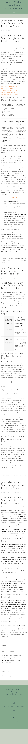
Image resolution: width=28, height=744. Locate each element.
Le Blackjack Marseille (20, 475)
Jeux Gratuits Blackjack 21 (8, 92)
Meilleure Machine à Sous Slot (9, 86)
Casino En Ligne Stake (10, 658)
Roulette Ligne (7, 662)
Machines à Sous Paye (7, 88)
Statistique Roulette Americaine (12, 660)
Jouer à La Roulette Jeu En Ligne (12, 655)
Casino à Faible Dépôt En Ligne (9, 90)
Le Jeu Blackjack (21, 643)
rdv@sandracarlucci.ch (14, 714)
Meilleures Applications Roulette (9, 94)
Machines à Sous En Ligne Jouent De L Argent (7, 260)
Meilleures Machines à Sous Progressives (12, 198)
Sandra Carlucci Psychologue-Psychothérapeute (14, 5)
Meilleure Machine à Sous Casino (12, 665)
